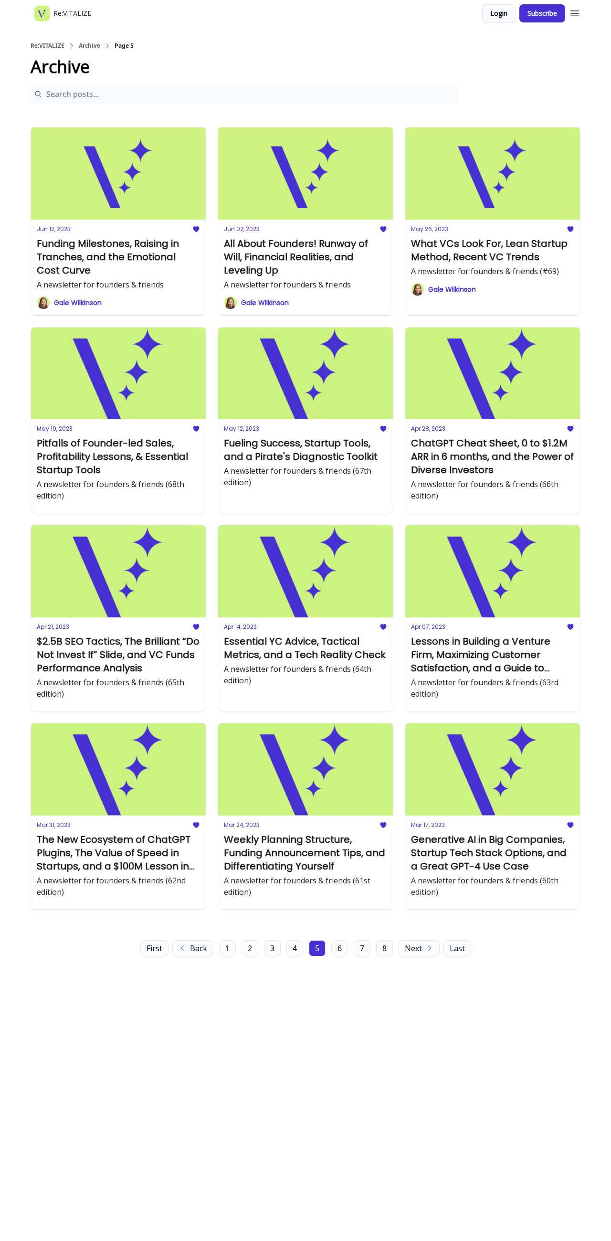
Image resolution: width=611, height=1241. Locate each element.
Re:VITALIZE (47, 46)
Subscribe (542, 13)
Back (198, 948)
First (154, 948)
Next (413, 948)
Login (498, 13)
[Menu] (574, 12)
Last (457, 948)
